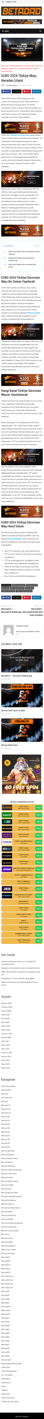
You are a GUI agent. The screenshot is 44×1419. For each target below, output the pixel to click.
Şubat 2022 (5, 1071)
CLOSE (37, 246)
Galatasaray (5, 1386)
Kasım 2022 (5, 1049)
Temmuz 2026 (6, 1011)
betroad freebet (7, 1188)
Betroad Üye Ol (7, 1242)
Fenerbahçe (5, 1382)
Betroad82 (5, 1337)
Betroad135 (5, 1276)
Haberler (4, 1394)
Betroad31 (5, 1306)
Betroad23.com (7, 1283)
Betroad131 (5, 1261)
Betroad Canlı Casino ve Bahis (13, 710)
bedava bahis (6, 1093)
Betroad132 (5, 1264)
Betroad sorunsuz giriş (10, 1234)
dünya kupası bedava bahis (11, 1367)
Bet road (4, 1097)
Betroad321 (5, 1318)
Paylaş (7, 91)
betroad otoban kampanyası (12, 1226)
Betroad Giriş (6, 1192)
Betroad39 (5, 1321)
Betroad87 (5, 1348)
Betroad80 (5, 1329)
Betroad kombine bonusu (11, 1211)
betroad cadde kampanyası (11, 1173)
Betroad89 (5, 1356)
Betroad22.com (7, 1280)
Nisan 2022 (5, 1068)
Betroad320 (5, 1314)
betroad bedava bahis (9, 1162)
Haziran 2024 (6, 1041)
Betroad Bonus (7, 1166)
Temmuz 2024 (6, 1037)
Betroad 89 (5, 1147)
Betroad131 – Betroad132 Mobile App (16, 676)
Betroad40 (5, 1325)
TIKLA (38, 807)
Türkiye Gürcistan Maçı (24, 591)
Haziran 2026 (6, 1014)
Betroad (4, 1105)
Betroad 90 (5, 1150)
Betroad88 (5, 1352)
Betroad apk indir (8, 1154)
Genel (3, 1390)
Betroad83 (5, 1340)
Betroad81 (5, 1333)
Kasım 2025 (5, 1033)
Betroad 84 (5, 1135)
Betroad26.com (7, 1287)
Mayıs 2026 (5, 1018)
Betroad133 (5, 1268)
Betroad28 (5, 1295)
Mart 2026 (5, 1026)
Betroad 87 (5, 1139)
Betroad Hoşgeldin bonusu (11, 1200)
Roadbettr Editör (12, 85)
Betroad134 (5, 1272)
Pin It (27, 91)
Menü (6, 31)
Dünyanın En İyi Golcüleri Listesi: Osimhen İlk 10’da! (20, 972)
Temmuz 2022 (6, 1056)
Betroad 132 (6, 1112)
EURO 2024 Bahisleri (17, 588)
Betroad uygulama (8, 1249)
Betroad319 (5, 1310)
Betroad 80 (5, 1120)
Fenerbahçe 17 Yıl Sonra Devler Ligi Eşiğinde (17, 982)
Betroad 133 (6, 1116)
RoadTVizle (13, 69)
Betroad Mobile (7, 1223)
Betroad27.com (7, 1291)
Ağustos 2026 (6, 1007)
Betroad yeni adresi (8, 1253)
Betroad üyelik (34, 313)
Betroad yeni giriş (8, 1257)
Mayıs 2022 (5, 1064)
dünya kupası (6, 1363)
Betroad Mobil (6, 1215)
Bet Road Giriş (6, 1101)
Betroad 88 (5, 1143)
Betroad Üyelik (28, 66)
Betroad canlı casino (9, 1177)
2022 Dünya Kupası (8, 1090)
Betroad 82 (5, 1128)
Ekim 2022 (5, 1052)
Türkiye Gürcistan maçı (19, 135)
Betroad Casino (7, 1181)
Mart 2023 (5, 1045)
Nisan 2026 (5, 1022)
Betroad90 (5, 1359)
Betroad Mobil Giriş (8, 1219)
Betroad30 (5, 1302)
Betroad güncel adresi (9, 1196)
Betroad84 (5, 1344)
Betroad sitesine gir (8, 1230)
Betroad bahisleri (15, 66)
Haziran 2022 (6, 1060)
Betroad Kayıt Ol (7, 1207)
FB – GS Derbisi (7, 1378)
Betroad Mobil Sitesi (9, 745)
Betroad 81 (5, 1124)
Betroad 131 (6, 1109)
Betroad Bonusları (8, 1169)
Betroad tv (5, 1238)
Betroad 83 (5, 1131)
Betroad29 (5, 1299)
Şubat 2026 (5, 1030)
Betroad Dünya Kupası (9, 1185)
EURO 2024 (4, 66)
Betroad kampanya (8, 1204)
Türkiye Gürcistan (25, 69)
